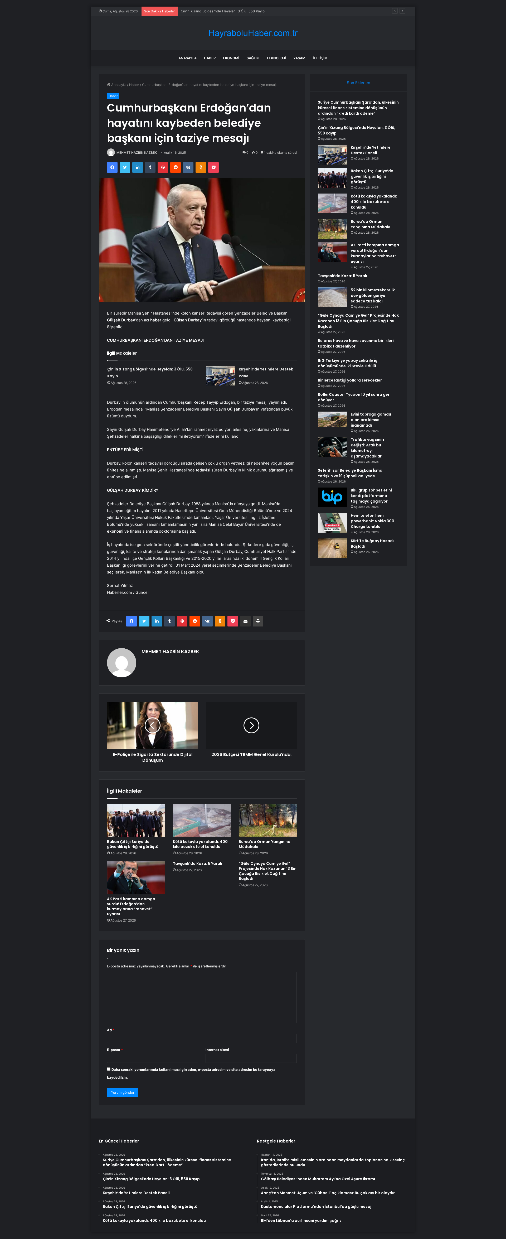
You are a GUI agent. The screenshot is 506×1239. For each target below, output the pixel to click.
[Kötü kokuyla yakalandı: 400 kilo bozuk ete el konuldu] (202, 820)
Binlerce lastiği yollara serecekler (350, 380)
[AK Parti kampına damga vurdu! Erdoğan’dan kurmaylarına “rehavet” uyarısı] (136, 877)
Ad (110, 1030)
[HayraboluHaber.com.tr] (253, 33)
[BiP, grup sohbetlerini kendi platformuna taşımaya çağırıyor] (332, 497)
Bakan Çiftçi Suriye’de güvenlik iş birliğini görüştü (132, 844)
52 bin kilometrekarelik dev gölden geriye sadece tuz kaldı (373, 295)
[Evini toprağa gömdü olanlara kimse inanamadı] (332, 419)
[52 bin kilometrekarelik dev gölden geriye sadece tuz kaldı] (332, 297)
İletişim (320, 58)
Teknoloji (276, 58)
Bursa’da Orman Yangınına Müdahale (264, 844)
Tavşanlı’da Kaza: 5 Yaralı (197, 863)
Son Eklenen (358, 82)
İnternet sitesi (217, 1050)
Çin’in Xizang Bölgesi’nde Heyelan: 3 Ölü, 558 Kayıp (223, 11)
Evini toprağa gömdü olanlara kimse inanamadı (371, 420)
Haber (210, 58)
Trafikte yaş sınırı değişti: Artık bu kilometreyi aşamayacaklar (367, 448)
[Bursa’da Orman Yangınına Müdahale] (268, 820)
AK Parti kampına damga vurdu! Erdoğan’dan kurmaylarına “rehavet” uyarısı (131, 906)
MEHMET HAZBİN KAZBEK (136, 153)
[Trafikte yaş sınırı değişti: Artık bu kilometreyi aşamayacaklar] (332, 447)
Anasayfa (187, 58)
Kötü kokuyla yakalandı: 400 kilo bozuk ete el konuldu (200, 844)
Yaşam (299, 58)
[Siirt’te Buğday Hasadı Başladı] (332, 548)
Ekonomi (231, 58)
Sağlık (253, 58)
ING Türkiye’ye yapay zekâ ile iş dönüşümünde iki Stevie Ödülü (347, 363)
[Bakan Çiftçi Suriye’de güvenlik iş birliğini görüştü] (136, 820)
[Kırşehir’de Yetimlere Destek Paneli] (220, 375)
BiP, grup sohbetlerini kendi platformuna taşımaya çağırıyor (371, 496)
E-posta (115, 1050)
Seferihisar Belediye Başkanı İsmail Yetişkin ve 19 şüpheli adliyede (351, 473)
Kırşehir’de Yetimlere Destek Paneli (371, 150)
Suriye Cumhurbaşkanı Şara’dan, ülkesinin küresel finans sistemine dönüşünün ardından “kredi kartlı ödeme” (358, 108)
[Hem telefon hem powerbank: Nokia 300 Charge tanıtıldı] (332, 523)
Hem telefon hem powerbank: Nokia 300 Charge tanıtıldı (372, 521)
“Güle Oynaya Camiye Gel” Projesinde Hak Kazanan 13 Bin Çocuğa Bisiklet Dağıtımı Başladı (267, 871)
